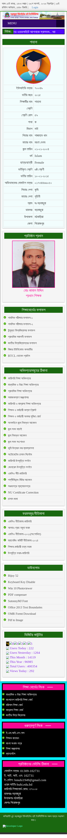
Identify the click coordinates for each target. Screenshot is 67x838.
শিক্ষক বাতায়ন (12, 738)
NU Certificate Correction (23, 492)
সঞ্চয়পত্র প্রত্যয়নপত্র (19, 486)
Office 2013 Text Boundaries (25, 607)
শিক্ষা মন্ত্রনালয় (13, 748)
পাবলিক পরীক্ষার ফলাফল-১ (20, 317)
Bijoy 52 (13, 575)
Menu (12, 23)
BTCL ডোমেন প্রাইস (19, 355)
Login (34, 7)
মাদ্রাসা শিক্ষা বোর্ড (14, 710)
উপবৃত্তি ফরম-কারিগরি (18, 553)
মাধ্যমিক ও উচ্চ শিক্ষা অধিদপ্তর (23, 384)
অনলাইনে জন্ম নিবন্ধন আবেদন (22, 422)
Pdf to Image (15, 620)
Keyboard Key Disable (21, 582)
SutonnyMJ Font (18, 601)
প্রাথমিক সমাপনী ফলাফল (20, 336)
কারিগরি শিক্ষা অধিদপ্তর (19, 378)
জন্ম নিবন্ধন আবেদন (17, 435)
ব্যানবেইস (10, 753)
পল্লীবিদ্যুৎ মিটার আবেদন (20, 479)
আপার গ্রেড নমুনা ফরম (19, 527)
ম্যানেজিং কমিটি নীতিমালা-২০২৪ (23, 540)
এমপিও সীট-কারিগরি (17, 473)
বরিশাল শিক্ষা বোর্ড (14, 705)
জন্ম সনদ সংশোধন (16, 441)
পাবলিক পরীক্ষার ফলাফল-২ (20, 324)
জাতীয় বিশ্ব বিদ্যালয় (15, 715)
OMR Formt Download (22, 613)
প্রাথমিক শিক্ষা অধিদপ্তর (20, 391)
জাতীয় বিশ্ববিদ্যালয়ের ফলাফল (22, 343)
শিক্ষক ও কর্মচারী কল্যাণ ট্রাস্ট (22, 410)
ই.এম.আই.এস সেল (15, 732)
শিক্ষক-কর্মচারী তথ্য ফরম (19, 546)
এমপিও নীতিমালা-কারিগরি (19, 521)
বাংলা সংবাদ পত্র (14, 743)
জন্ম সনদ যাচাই (15, 429)
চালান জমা (13, 498)
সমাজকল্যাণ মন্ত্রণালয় (18, 397)
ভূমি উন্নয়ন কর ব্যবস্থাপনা (21, 448)
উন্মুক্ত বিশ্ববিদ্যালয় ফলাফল (21, 330)
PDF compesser (17, 594)
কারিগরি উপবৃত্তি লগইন (19, 460)
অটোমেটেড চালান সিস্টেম (20, 454)
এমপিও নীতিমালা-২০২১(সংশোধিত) (24, 534)
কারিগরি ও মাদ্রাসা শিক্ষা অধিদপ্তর (24, 403)
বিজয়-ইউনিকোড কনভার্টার (20, 349)
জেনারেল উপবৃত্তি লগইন (20, 467)
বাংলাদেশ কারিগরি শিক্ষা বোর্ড (19, 699)
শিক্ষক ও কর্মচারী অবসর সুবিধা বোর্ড (24, 416)
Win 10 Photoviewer (20, 588)
